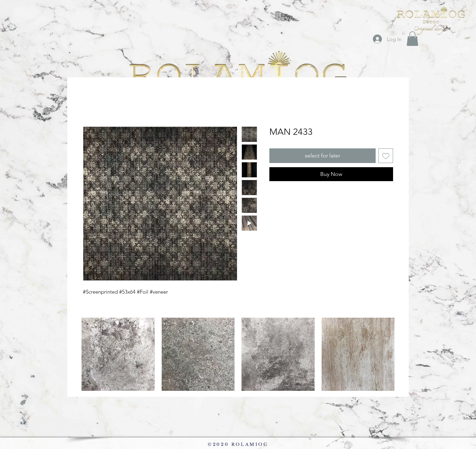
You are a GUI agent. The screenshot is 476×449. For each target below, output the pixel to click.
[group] (238, 354)
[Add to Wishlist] (385, 155)
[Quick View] (118, 354)
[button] (412, 38)
